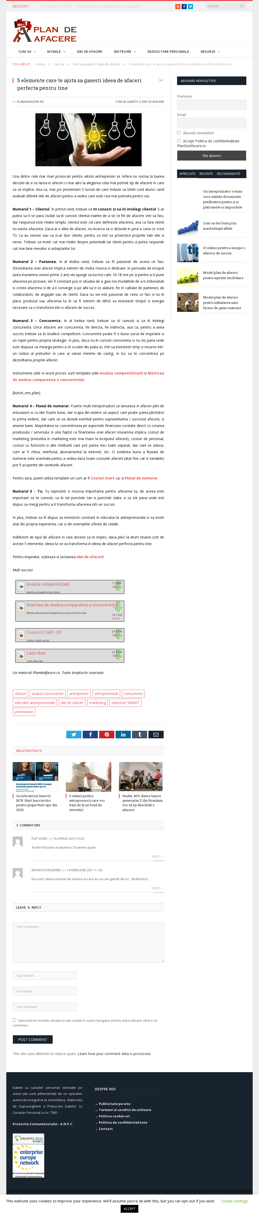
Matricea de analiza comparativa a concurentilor (72, 605)
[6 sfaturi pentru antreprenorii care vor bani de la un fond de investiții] (88, 777)
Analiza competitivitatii (121, 373)
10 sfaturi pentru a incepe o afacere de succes (224, 250)
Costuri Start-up (105, 478)
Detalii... (117, 586)
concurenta (133, 693)
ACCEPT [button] (129, 1208)
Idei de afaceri (89, 51)
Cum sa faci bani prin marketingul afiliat (219, 226)
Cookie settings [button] (234, 1200)
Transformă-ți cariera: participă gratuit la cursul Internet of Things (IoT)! (93, 6)
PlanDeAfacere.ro (30, 101)
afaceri (20, 693)
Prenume (184, 96)
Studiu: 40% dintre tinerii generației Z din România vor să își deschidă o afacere (142, 803)
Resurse (208, 51)
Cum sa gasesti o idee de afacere (140, 101)
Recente (206, 173)
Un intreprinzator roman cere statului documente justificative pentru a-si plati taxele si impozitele (222, 199)
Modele (54, 51)
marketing (97, 702)
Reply (157, 856)
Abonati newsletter (198, 132)
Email (181, 114)
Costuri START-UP (44, 632)
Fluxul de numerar (141, 478)
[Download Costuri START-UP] (21, 638)
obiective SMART (125, 702)
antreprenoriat (106, 693)
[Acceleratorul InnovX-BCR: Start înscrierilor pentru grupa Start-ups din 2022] (35, 777)
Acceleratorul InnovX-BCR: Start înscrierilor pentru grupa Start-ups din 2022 (36, 803)
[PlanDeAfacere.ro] (44, 28)
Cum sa (24, 51)
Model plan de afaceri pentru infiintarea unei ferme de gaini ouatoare (222, 302)
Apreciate (187, 173)
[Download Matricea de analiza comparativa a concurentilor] (21, 610)
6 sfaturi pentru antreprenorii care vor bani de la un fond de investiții (87, 803)
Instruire (123, 51)
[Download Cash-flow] (21, 659)
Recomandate (228, 173)
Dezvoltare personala (168, 51)
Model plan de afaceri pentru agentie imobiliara (223, 275)
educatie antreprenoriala (35, 702)
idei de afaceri (72, 702)
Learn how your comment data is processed (114, 1053)
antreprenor (79, 693)
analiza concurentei (47, 693)
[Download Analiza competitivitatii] (21, 590)
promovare (24, 711)
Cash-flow (36, 653)
